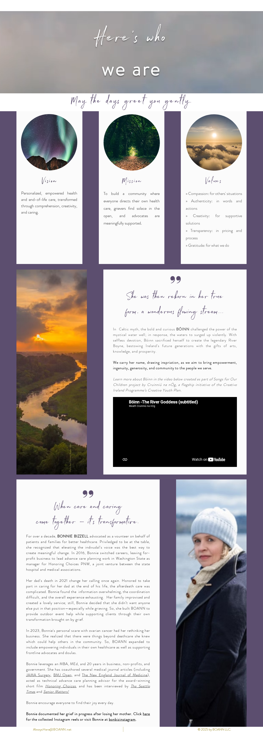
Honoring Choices (60, 686)
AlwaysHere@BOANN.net (52, 729)
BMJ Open (62, 675)
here (146, 713)
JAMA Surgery (38, 675)
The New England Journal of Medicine (115, 675)
